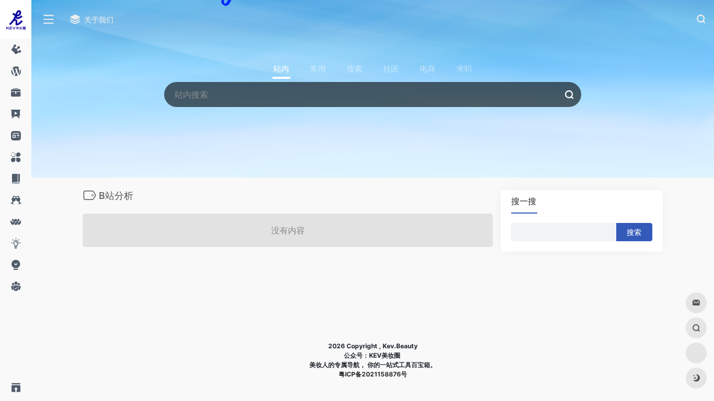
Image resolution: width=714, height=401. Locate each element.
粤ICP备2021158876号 (373, 374)
